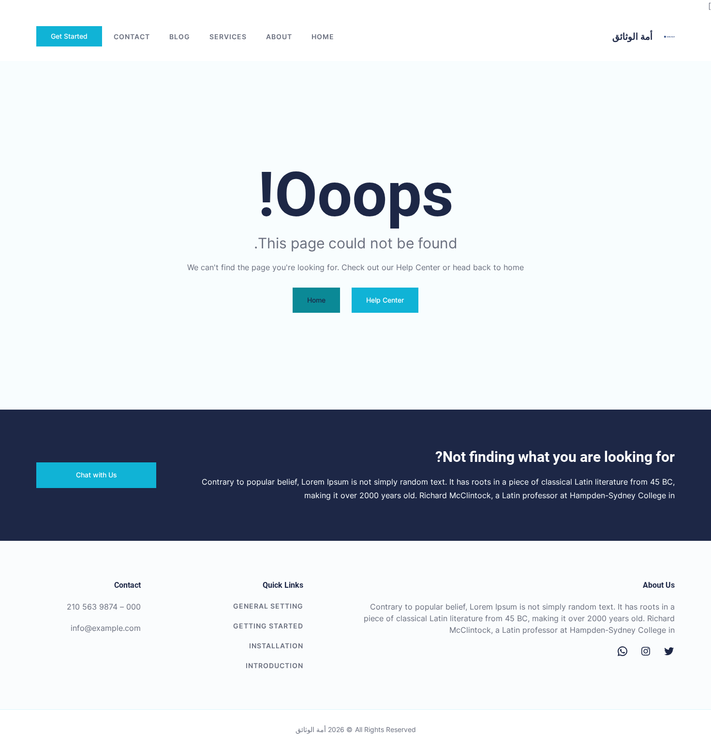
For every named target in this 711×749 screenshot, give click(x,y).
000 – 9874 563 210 (104, 606)
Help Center (385, 300)
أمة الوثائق (632, 36)
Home (322, 36)
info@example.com (106, 628)
